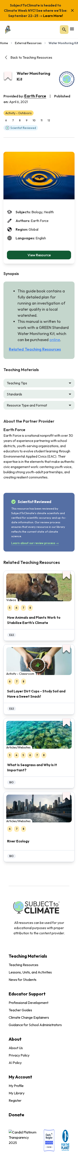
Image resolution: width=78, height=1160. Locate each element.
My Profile (16, 1085)
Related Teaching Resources (35, 349)
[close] (72, 10)
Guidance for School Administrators (35, 1025)
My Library (16, 1093)
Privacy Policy (19, 1055)
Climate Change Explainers (29, 1017)
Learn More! (52, 15)
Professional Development (28, 1002)
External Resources (28, 43)
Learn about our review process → (35, 543)
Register (15, 1100)
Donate (16, 1114)
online (54, 339)
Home (4, 43)
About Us (16, 1048)
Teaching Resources (23, 965)
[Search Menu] (64, 29)
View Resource (39, 255)
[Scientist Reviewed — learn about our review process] (67, 79)
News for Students (22, 979)
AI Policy (15, 1062)
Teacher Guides (20, 1010)
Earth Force (35, 95)
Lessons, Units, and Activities (30, 972)
